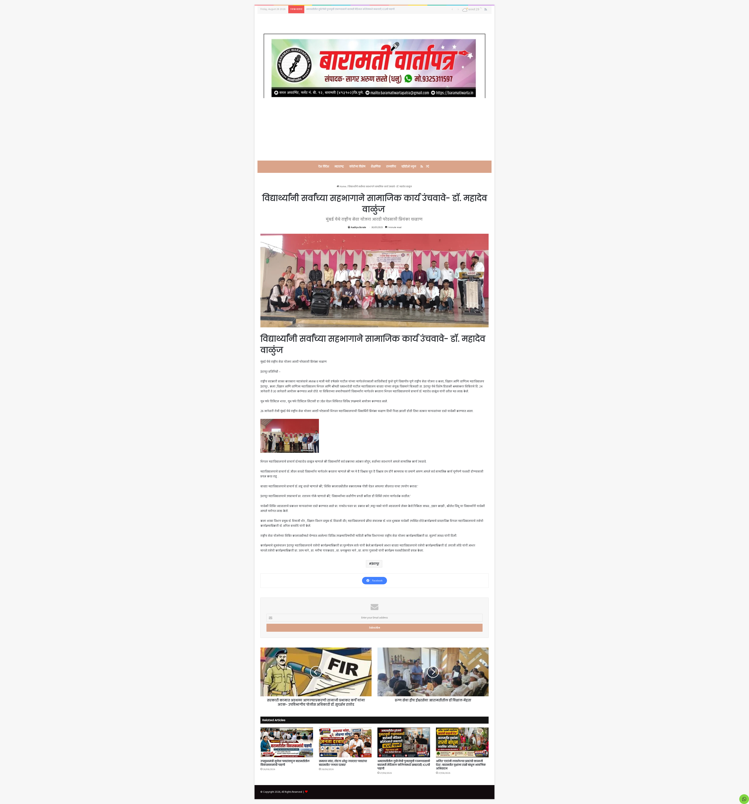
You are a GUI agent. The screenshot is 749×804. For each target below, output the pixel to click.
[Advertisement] (374, 129)
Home (342, 187)
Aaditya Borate (358, 227)
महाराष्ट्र (339, 166)
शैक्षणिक (376, 166)
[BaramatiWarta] (374, 66)
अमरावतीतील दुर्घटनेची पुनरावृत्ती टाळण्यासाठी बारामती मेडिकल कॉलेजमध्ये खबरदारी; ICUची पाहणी (403, 764)
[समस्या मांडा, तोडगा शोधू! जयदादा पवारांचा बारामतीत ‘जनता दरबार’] (345, 742)
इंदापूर (375, 563)
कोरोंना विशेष (357, 166)
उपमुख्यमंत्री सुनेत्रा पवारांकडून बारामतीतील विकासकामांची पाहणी (285, 763)
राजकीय (391, 166)
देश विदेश (323, 166)
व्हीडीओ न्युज (408, 166)
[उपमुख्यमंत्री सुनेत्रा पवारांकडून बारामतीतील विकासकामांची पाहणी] (286, 742)
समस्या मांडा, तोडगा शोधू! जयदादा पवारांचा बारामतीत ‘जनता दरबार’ (343, 763)
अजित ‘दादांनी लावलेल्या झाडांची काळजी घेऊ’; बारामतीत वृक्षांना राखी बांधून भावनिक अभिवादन (348, 9)
